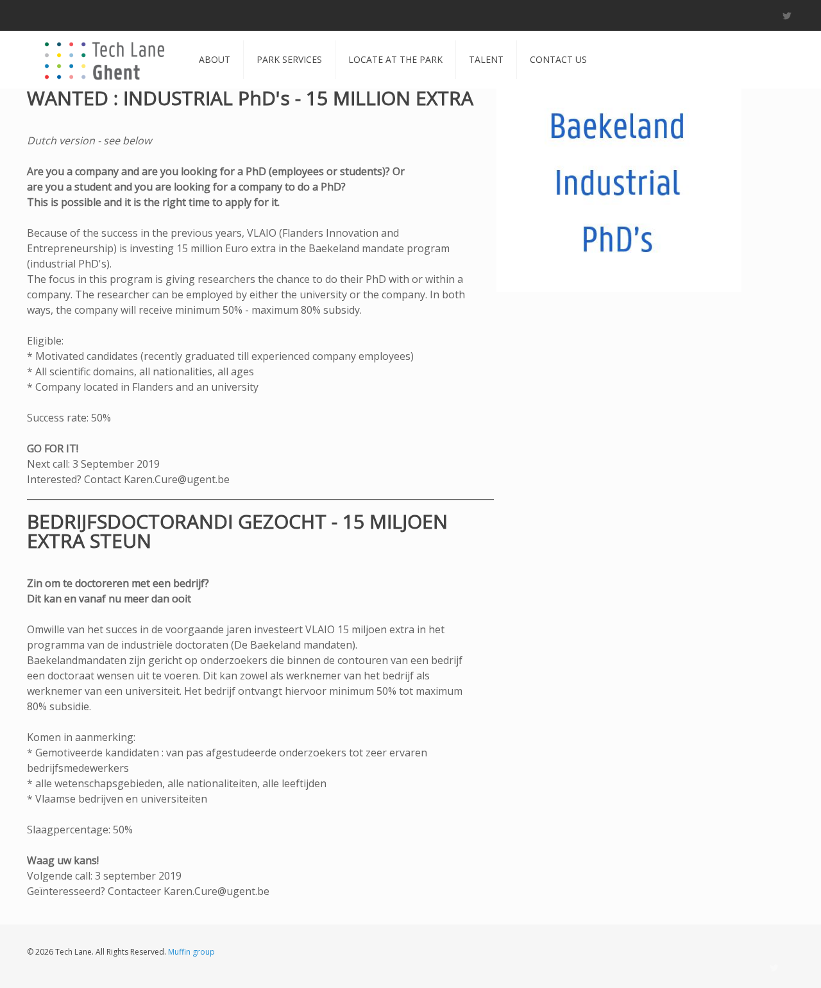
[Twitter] (787, 15)
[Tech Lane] (103, 60)
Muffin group (191, 951)
